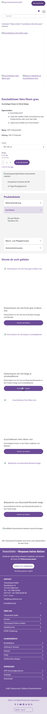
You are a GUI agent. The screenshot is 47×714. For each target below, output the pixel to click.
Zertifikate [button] (10, 210)
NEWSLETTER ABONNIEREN (23, 566)
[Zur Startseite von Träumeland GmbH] (13, 2)
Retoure (7, 651)
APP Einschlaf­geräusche (13, 671)
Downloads (8, 679)
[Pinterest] (23, 704)
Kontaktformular (10, 603)
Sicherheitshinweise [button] (14, 248)
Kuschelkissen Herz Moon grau (32, 24)
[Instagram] (17, 704)
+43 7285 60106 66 (19, 593)
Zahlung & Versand (11, 647)
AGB (8, 688)
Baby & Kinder (15, 24)
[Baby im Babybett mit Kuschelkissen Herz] (33, 85)
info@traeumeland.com (13, 599)
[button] (23, 203)
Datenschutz (16, 688)
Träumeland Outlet (11, 615)
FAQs (6, 655)
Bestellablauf (9, 643)
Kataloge (7, 675)
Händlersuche (9, 627)
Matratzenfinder (38, 3)
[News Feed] (31, 704)
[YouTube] (21, 704)
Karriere (7, 619)
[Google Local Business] (29, 704)
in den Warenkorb (22, 162)
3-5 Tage (10, 167)
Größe (4, 143)
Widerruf (25, 688)
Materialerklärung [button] (13, 203)
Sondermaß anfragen (12, 659)
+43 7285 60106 (13, 590)
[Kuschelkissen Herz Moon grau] (12, 85)
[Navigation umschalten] (43, 11)
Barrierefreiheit (35, 688)
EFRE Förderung (10, 631)
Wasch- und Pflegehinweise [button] (17, 241)
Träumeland (5, 24)
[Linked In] (26, 704)
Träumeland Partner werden (14, 623)
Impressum (35, 700)
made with (20, 710)
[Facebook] (15, 704)
